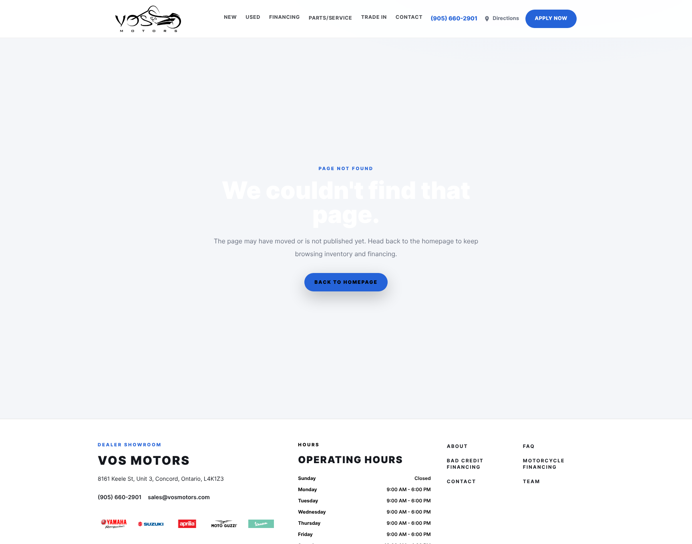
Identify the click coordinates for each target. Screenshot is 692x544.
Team (531, 481)
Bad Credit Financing (465, 464)
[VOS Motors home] (148, 19)
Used (252, 17)
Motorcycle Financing (544, 464)
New (230, 17)
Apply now (551, 19)
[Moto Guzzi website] (224, 524)
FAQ (529, 446)
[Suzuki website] (151, 524)
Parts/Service (330, 18)
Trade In (374, 17)
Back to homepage (346, 282)
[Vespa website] (261, 524)
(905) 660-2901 (453, 18)
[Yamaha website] (114, 524)
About (457, 446)
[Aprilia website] (187, 524)
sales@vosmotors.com (179, 497)
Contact (409, 17)
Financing (284, 17)
